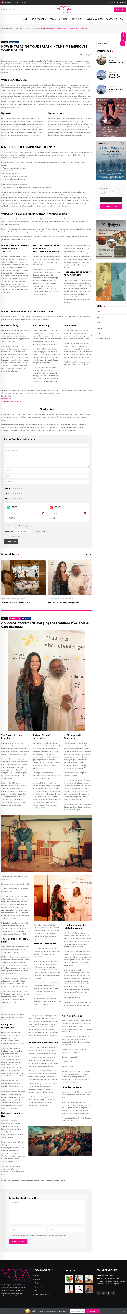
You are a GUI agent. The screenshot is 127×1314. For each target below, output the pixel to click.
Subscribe (120, 9)
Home (98, 312)
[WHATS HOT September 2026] (101, 60)
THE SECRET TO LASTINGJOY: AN (15, 603)
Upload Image (8, 526)
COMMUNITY (77, 19)
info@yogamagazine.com (110, 1278)
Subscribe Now (111, 206)
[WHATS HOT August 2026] (101, 75)
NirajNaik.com (7, 399)
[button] (86, 555)
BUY (121, 19)
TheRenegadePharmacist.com (11, 401)
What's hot (113, 57)
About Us (99, 317)
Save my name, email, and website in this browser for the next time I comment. (39, 1236)
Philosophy (22, 599)
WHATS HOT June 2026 (21, 2)
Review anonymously (14, 536)
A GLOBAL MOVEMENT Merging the (63, 603)
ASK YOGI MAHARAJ (95, 19)
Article (4, 599)
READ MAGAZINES (39, 19)
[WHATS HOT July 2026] (101, 89)
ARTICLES (63, 19)
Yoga (98, 333)
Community (100, 328)
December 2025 (12, 599)
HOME (24, 19)
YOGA (52, 19)
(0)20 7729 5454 (108, 1276)
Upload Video (8, 531)
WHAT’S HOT (111, 19)
